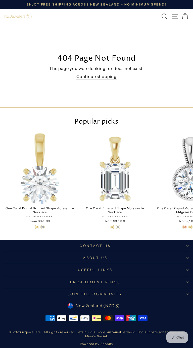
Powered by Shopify (96, 344)
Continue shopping (96, 76)
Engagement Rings (95, 282)
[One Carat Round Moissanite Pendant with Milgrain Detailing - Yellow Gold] (190, 227)
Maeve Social (96, 336)
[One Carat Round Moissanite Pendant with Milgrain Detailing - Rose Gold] (184, 227)
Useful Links (95, 270)
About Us (95, 258)
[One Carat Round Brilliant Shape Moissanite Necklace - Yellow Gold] (37, 227)
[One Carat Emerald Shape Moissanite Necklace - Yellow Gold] (112, 227)
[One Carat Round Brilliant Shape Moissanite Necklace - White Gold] (42, 227)
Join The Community (95, 294)
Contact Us (95, 246)
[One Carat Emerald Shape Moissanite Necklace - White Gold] (118, 227)
